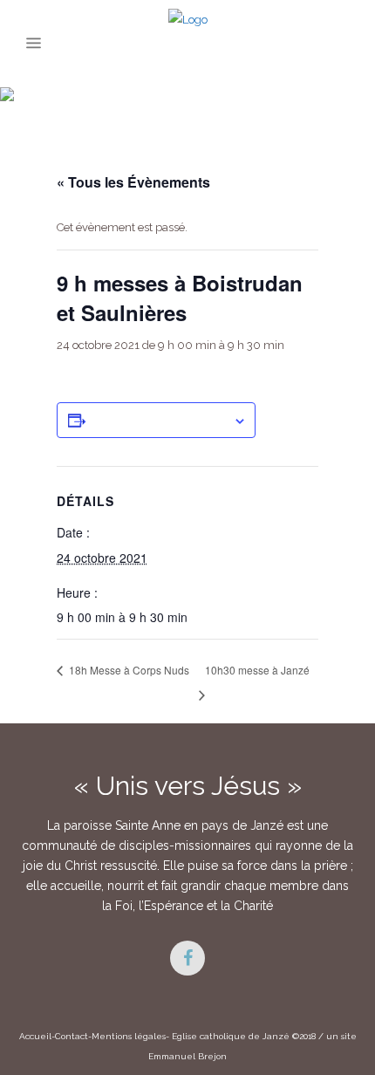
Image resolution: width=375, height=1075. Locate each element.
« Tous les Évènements (133, 182)
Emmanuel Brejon (187, 1056)
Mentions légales (129, 1036)
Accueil (35, 1036)
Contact (71, 1036)
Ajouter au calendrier (159, 419)
